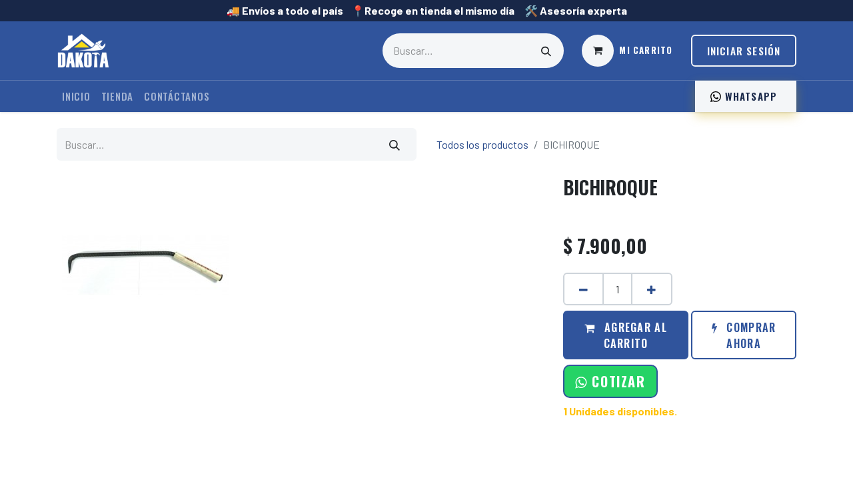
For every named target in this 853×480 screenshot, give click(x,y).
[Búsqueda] (546, 50)
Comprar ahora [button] (749, 335)
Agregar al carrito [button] (634, 335)
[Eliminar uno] (583, 289)
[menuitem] (76, 96)
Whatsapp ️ (750, 96)
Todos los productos (482, 144)
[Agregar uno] (651, 289)
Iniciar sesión (744, 50)
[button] (610, 381)
